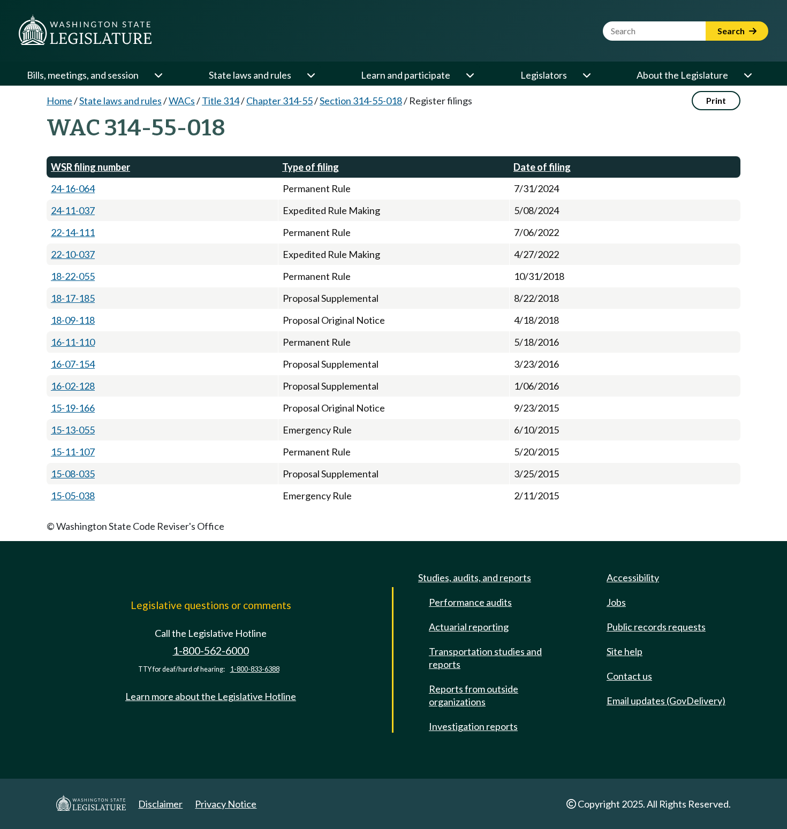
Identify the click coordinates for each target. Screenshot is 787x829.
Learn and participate (405, 75)
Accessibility (633, 577)
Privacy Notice (225, 804)
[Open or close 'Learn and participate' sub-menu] (469, 75)
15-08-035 (73, 474)
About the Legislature (682, 75)
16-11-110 (73, 342)
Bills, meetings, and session (83, 75)
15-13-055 (73, 430)
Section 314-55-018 (361, 101)
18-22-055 (73, 276)
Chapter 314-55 (279, 101)
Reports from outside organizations (473, 695)
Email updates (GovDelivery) (666, 700)
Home (59, 101)
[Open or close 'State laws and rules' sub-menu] (310, 75)
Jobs (616, 602)
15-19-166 (73, 408)
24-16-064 (73, 188)
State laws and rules (250, 75)
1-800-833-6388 (254, 669)
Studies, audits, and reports (474, 577)
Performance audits (470, 602)
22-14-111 (73, 232)
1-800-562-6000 (211, 650)
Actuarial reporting (469, 627)
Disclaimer (160, 804)
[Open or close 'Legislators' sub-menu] (586, 75)
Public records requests (656, 627)
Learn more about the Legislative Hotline (210, 696)
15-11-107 (73, 452)
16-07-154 (73, 364)
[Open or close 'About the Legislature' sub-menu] (747, 75)
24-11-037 (73, 210)
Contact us (629, 676)
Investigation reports (473, 726)
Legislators (543, 75)
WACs (182, 101)
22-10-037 (73, 254)
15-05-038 (73, 495)
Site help (624, 651)
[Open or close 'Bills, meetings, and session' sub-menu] (158, 75)
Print (716, 100)
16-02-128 (73, 386)
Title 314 (220, 101)
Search (731, 31)
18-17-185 (73, 298)
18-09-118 (73, 320)
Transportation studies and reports (485, 657)
